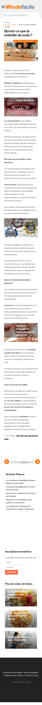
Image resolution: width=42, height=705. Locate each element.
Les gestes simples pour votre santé (18, 638)
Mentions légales (31, 673)
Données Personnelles (13, 673)
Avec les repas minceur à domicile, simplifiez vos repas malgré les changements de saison (20, 613)
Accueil (6, 24)
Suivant (27, 462)
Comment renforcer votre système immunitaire (19, 594)
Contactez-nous (31, 675)
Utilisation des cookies (13, 675)
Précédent (19, 462)
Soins (14, 24)
